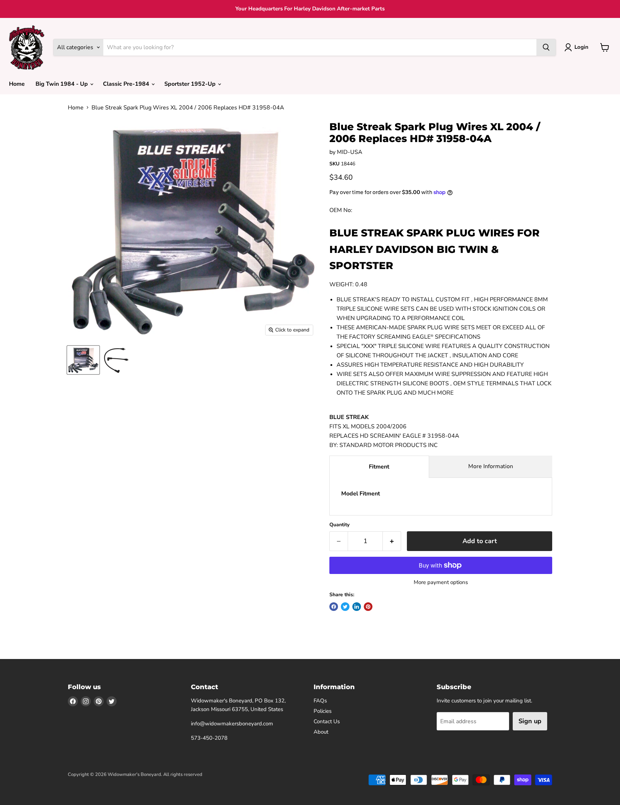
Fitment (379, 467)
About (321, 731)
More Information (490, 466)
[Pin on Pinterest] (368, 606)
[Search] (546, 47)
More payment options (441, 582)
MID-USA (349, 152)
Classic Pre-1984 (127, 84)
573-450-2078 (209, 738)
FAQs (320, 700)
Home (17, 84)
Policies (323, 711)
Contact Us (327, 721)
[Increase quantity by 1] (392, 541)
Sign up (529, 721)
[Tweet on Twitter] (345, 606)
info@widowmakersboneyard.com (232, 723)
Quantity (339, 525)
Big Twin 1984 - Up (62, 84)
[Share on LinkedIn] (356, 606)
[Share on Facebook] (333, 606)
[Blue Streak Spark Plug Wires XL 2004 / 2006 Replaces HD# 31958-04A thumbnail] (83, 360)
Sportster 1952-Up (190, 84)
